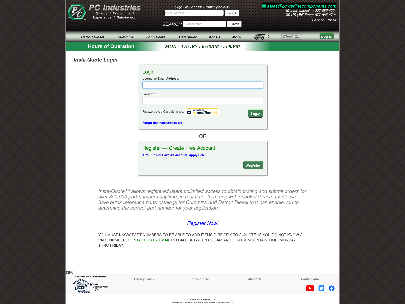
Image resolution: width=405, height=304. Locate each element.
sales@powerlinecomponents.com (301, 6)
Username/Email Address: (160, 78)
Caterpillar (188, 36)
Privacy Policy (144, 279)
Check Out (292, 36)
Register (253, 165)
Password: (150, 94)
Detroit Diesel (92, 36)
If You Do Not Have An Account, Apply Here (173, 155)
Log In (326, 36)
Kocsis (214, 36)
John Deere (155, 36)
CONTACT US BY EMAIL (149, 239)
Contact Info (310, 279)
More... (238, 36)
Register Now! (203, 222)
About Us (254, 279)
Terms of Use (199, 279)
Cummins (125, 36)
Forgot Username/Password (162, 123)
